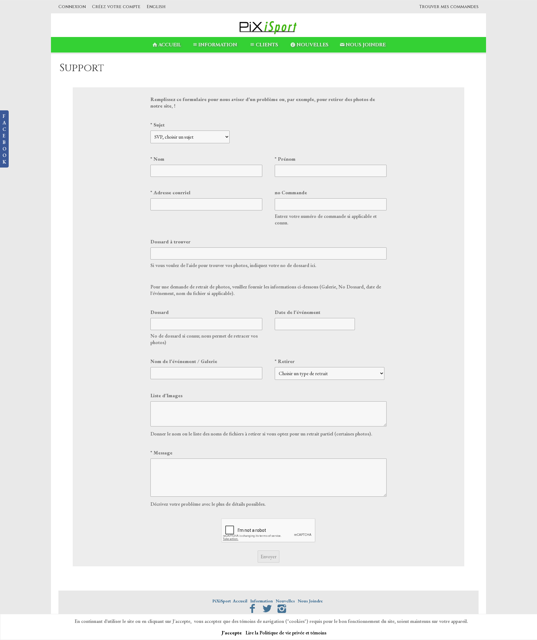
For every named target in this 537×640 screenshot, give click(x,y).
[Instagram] (282, 608)
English (156, 7)
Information (217, 44)
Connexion (72, 7)
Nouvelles (312, 44)
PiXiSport (221, 601)
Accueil (169, 44)
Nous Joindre (366, 44)
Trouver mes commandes (449, 7)
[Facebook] (252, 608)
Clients (267, 44)
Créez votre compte (116, 7)
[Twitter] (267, 608)
